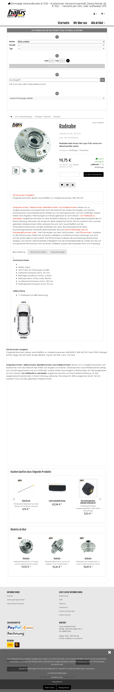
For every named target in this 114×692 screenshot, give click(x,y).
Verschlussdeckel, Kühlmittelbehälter (88, 502)
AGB (60, 600)
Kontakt (10, 596)
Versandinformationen (15, 603)
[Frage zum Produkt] (72, 185)
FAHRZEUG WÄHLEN (57, 66)
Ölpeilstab (26, 501)
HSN (46, 60)
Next (100, 499)
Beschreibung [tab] (19, 252)
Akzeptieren (63, 687)
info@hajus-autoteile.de (73, 638)
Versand (76, 165)
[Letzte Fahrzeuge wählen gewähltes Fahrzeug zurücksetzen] (57, 98)
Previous (14, 499)
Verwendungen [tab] (58, 252)
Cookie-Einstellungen (57, 673)
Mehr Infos (49, 687)
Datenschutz (57, 677)
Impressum (57, 681)
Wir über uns (80, 23)
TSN (57, 60)
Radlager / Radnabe (78, 150)
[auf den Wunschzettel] (62, 185)
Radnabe (26, 558)
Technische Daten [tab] (38, 252)
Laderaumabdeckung (57, 501)
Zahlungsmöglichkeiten (16, 600)
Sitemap (62, 603)
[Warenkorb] (103, 13)
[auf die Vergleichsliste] (67, 185)
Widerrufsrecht (65, 615)
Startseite (63, 23)
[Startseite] (11, 116)
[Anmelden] (95, 13)
